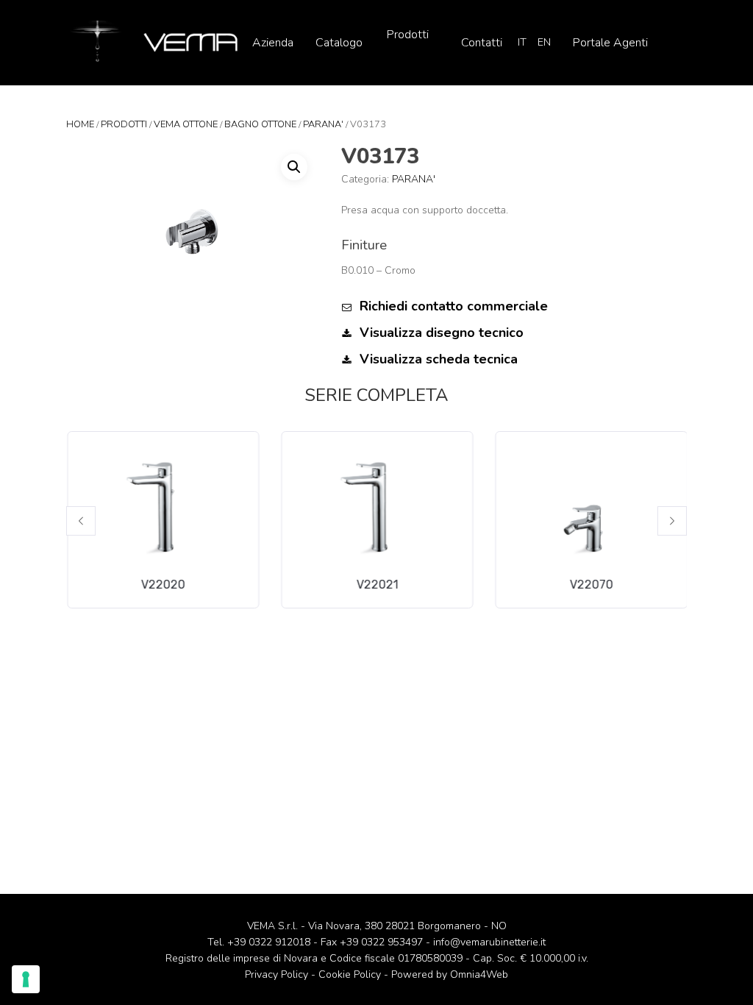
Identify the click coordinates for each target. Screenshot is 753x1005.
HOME (80, 124)
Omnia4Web (479, 974)
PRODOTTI (124, 124)
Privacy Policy (276, 974)
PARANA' (323, 124)
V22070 (591, 585)
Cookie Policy (349, 974)
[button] (81, 521)
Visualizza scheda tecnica (437, 359)
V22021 (377, 585)
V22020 (162, 585)
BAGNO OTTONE (260, 124)
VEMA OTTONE (186, 124)
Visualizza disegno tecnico (440, 332)
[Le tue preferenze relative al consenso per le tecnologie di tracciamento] (26, 979)
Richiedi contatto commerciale (452, 306)
